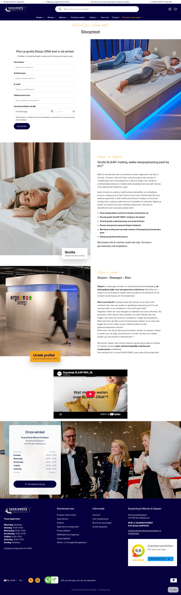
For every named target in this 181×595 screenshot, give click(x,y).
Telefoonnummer (22, 95)
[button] (97, 9)
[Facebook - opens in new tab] (30, 580)
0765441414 (133, 533)
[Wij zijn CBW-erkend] (51, 580)
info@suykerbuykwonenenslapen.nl (144, 530)
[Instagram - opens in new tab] (37, 580)
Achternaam (20, 73)
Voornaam (19, 62)
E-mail (17, 84)
